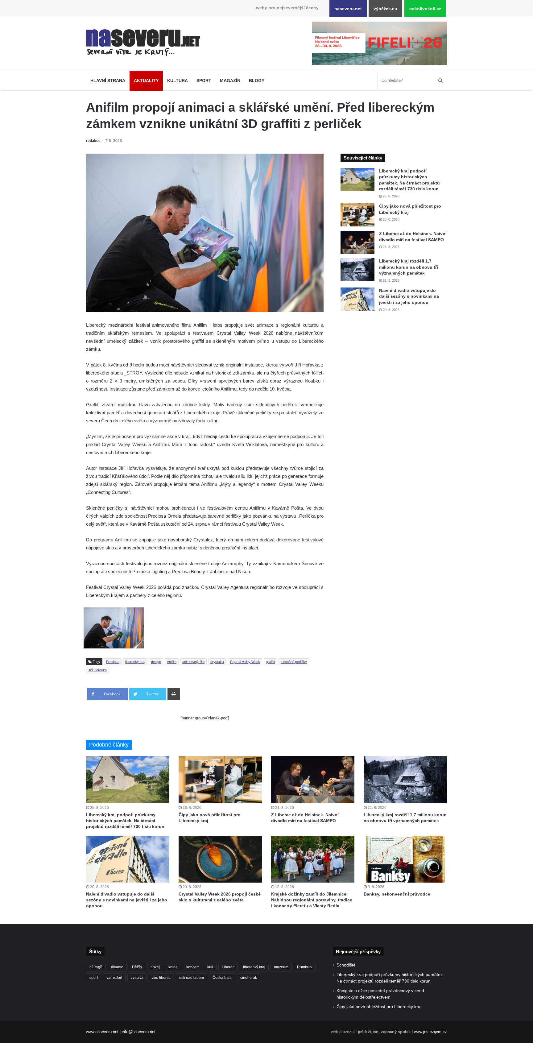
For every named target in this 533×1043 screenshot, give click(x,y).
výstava (137, 977)
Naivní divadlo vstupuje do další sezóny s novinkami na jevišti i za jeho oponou (409, 296)
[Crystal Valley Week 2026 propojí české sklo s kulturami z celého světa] (220, 859)
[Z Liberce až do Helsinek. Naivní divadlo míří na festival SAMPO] (357, 242)
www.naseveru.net (102, 1031)
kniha (173, 967)
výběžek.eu (385, 8)
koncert (192, 967)
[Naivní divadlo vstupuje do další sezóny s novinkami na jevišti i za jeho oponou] (357, 299)
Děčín (137, 967)
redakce (93, 141)
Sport (203, 80)
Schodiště (346, 965)
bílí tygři (95, 967)
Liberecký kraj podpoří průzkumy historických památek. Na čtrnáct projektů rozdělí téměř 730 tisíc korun (125, 820)
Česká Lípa (222, 977)
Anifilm (171, 662)
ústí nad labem (191, 977)
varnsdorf (114, 977)
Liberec (228, 967)
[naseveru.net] (143, 42)
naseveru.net (348, 8)
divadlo (117, 967)
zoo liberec (161, 977)
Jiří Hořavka (97, 670)
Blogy (256, 80)
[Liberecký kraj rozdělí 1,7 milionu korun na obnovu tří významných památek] (357, 269)
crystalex (217, 662)
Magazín (230, 80)
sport (93, 977)
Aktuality (146, 80)
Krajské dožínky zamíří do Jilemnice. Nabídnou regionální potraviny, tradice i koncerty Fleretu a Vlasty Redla (311, 900)
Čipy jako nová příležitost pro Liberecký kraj (379, 1006)
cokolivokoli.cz (425, 8)
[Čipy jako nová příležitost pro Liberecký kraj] (357, 214)
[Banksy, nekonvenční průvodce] (405, 859)
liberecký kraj (135, 662)
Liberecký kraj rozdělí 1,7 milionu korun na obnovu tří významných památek (408, 267)
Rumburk (304, 967)
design (156, 662)
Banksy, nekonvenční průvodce (397, 894)
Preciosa (112, 662)
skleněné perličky (294, 662)
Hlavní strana (107, 80)
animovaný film (193, 662)
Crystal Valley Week (245, 662)
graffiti (270, 662)
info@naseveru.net (138, 1031)
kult (210, 967)
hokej (155, 967)
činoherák (248, 977)
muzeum (281, 967)
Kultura (177, 80)
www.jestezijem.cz (430, 1031)
